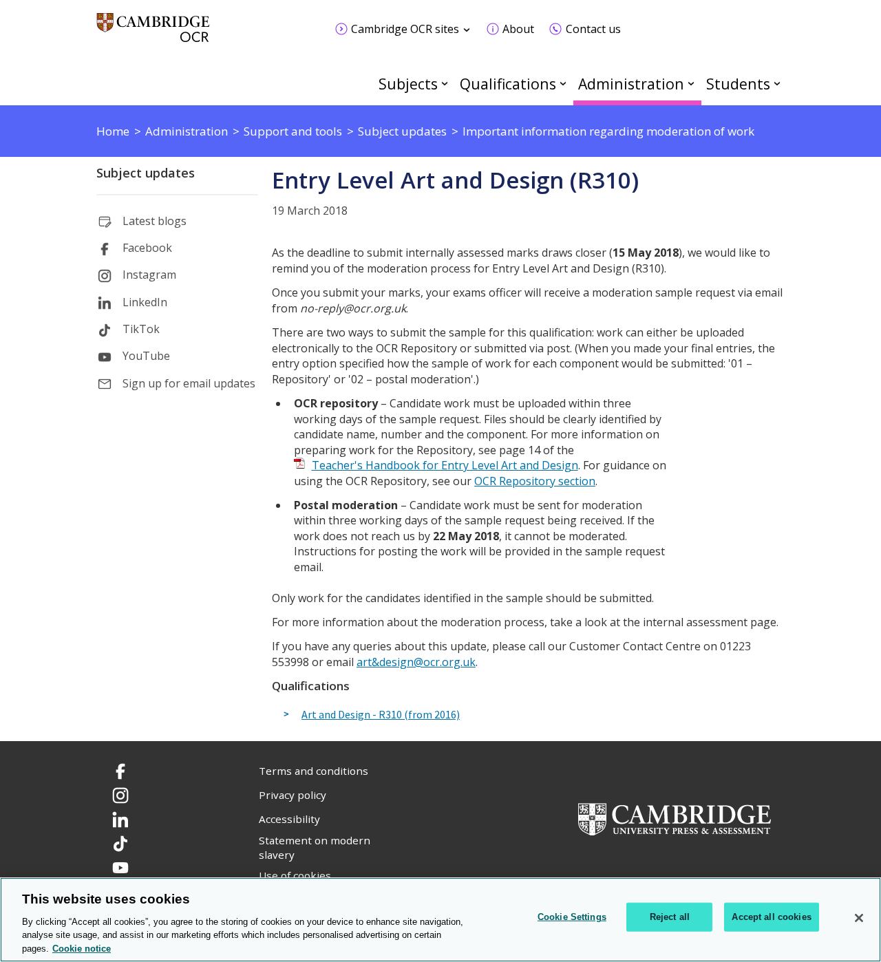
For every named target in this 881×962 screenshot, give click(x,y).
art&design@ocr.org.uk (416, 662)
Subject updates (145, 172)
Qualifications (508, 84)
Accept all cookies (771, 917)
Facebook (147, 247)
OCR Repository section (534, 481)
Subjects (408, 84)
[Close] (859, 918)
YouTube (146, 355)
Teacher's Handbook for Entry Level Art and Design (445, 465)
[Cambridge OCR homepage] (153, 34)
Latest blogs (155, 220)
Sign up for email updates (189, 383)
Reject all (670, 917)
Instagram (149, 274)
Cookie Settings (572, 917)
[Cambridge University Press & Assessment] (674, 818)
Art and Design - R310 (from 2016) (380, 715)
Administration (631, 84)
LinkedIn (145, 302)
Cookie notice (81, 948)
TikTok (141, 328)
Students (738, 84)
